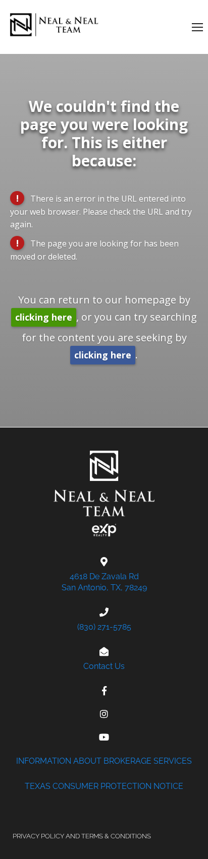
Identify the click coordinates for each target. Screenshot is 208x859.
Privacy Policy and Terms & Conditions (82, 836)
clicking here (43, 317)
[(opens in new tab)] (104, 690)
